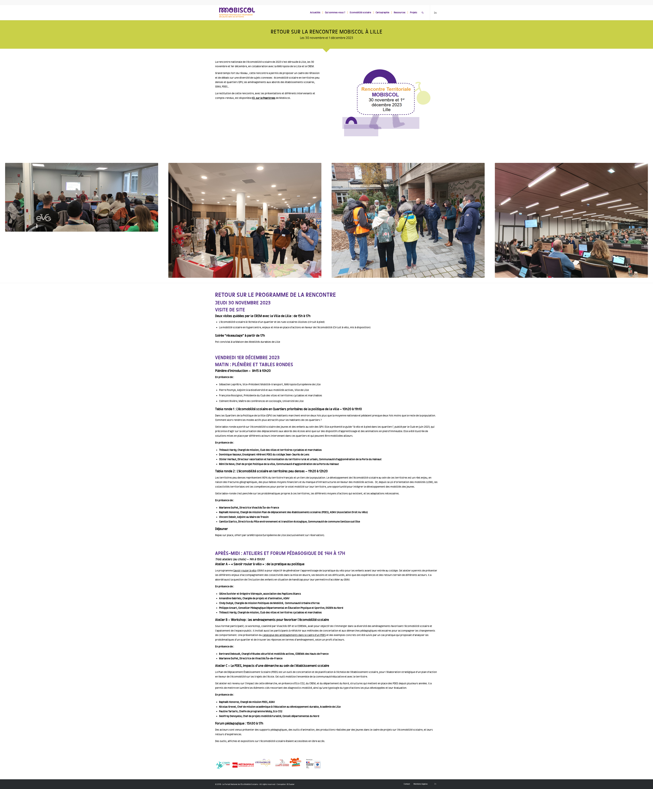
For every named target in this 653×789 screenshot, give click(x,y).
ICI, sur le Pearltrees (263, 97)
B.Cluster (291, 784)
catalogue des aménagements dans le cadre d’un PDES (294, 635)
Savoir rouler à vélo (244, 570)
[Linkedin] (435, 12)
